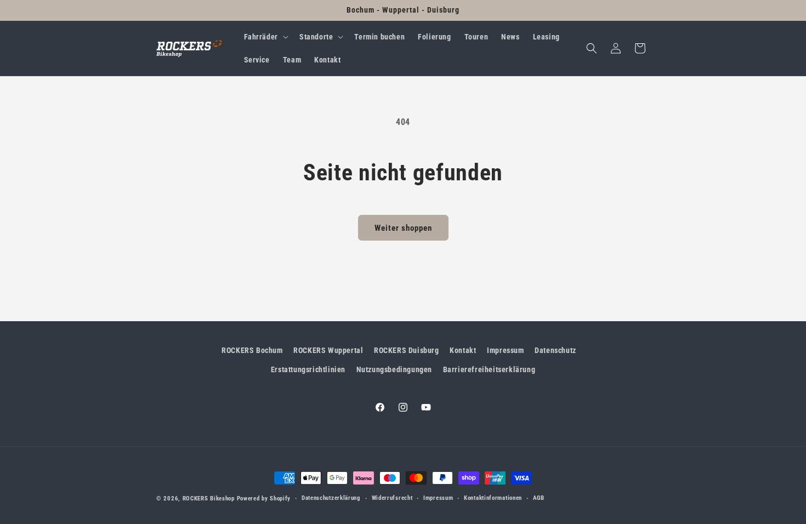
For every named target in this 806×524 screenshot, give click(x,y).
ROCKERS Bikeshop (209, 498)
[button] (265, 36)
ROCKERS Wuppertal (328, 350)
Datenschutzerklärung (331, 498)
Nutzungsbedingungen (394, 369)
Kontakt (463, 350)
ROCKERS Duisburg (406, 350)
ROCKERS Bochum (252, 350)
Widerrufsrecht (392, 498)
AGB (538, 498)
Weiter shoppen (403, 228)
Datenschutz (555, 350)
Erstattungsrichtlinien (308, 369)
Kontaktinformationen (493, 498)
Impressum (505, 350)
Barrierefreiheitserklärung (489, 369)
